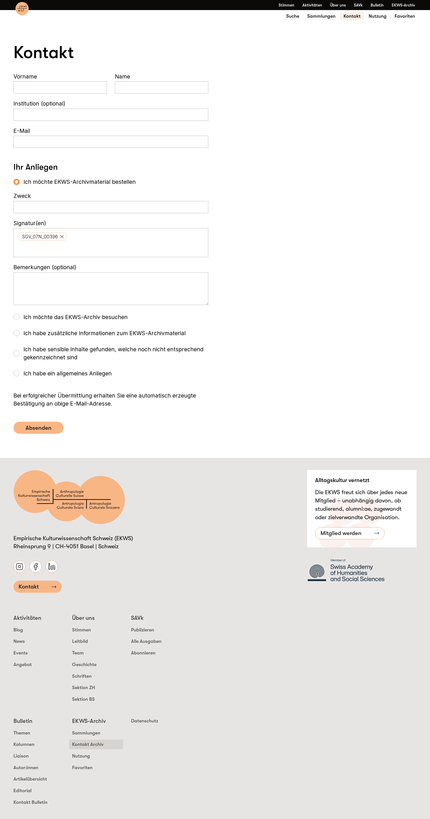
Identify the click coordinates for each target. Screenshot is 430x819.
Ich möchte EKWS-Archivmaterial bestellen (80, 181)
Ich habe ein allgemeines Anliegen (68, 373)
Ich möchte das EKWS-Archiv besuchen (76, 317)
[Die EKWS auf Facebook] (36, 567)
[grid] (111, 236)
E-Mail (21, 131)
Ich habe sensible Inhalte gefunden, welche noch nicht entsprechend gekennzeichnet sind (114, 353)
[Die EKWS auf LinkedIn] (52, 567)
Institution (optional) (39, 104)
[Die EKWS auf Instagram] (19, 567)
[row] (42, 236)
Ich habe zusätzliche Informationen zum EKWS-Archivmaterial (105, 333)
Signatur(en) (29, 223)
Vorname (25, 76)
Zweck (22, 196)
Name (122, 76)
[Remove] (62, 237)
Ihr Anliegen (35, 167)
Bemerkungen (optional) (44, 267)
